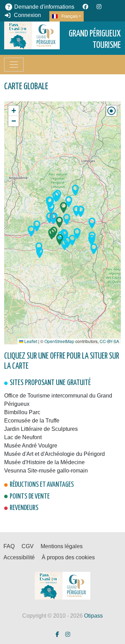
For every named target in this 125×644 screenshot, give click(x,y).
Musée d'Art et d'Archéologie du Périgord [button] (54, 454)
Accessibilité (19, 557)
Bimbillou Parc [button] (22, 412)
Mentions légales (62, 546)
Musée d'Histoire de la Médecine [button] (44, 462)
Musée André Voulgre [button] (30, 446)
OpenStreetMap (59, 341)
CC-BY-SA (109, 341)
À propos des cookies (68, 557)
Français (69, 16)
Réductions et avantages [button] (42, 484)
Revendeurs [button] (24, 507)
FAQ (9, 546)
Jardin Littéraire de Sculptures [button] (41, 429)
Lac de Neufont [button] (23, 437)
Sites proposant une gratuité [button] (50, 383)
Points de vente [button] (30, 496)
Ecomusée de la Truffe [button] (31, 421)
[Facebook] (85, 7)
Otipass (93, 616)
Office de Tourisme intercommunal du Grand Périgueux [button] (58, 400)
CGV (28, 546)
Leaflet (30, 341)
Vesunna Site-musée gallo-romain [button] (46, 471)
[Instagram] (99, 7)
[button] (58, 224)
